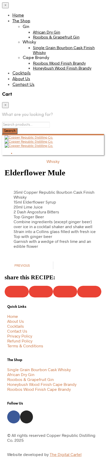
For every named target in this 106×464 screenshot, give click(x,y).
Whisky (53, 161)
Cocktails (21, 73)
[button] (17, 291)
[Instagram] (26, 416)
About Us (21, 79)
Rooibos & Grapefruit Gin (56, 36)
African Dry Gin (46, 31)
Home (18, 15)
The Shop (21, 21)
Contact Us (23, 85)
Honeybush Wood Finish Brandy (62, 67)
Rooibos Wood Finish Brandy (59, 63)
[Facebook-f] (13, 416)
